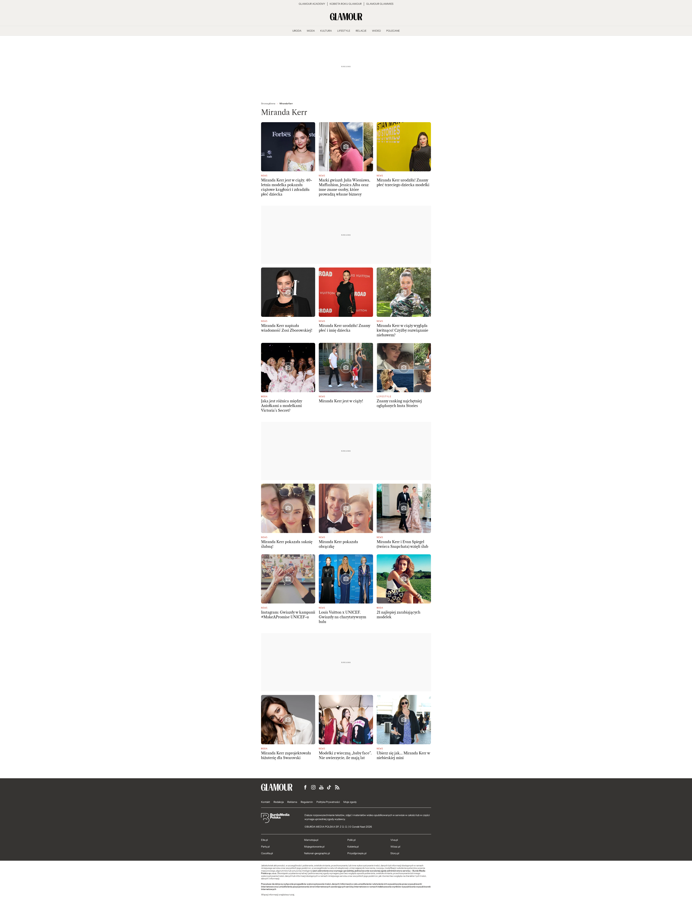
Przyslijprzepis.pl (356, 853)
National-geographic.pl (317, 853)
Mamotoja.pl (311, 840)
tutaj (291, 894)
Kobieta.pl (353, 846)
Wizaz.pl (395, 846)
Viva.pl (394, 840)
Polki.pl (351, 840)
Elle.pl (264, 840)
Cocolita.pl (267, 853)
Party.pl (265, 846)
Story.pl (394, 853)
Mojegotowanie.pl (314, 846)
